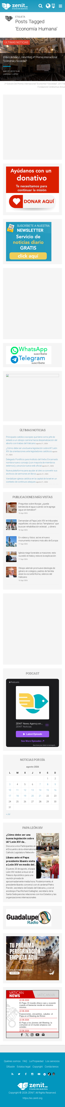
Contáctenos (51, 1066)
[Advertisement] (32, 127)
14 (40, 790)
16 (55, 790)
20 (32, 796)
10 (10, 790)
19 (25, 796)
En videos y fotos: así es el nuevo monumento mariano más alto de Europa (38, 539)
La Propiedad (36, 1061)
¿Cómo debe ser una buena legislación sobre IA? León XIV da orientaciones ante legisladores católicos (20, 842)
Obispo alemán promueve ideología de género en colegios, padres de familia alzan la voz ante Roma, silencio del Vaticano (36, 572)
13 (32, 790)
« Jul (8, 814)
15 (47, 790)
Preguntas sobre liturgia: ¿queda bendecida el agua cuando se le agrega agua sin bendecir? (36, 507)
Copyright (37, 1066)
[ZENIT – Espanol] (18, 6)
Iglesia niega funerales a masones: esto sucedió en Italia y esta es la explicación (37, 554)
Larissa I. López (10, 74)
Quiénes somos (12, 1061)
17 (10, 796)
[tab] (19, 994)
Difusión (10, 1066)
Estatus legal (23, 1066)
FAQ (25, 1061)
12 (25, 790)
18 (17, 796)
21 (40, 796)
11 (17, 790)
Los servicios (53, 1061)
